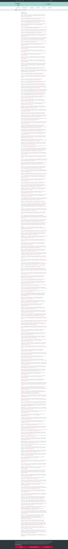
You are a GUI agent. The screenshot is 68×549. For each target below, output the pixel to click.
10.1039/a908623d (25, 513)
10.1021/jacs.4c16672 (23, 51)
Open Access (43, 91)
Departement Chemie (18, 5)
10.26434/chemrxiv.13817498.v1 (40, 113)
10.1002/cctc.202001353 (24, 154)
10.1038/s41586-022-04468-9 (41, 84)
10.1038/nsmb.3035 (23, 331)
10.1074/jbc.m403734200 (35, 481)
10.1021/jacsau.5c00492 (24, 25)
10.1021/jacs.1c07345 (32, 127)
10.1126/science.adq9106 (43, 30)
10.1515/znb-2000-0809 (28, 518)
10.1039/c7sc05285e (31, 266)
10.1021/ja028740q (25, 491)
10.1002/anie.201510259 (32, 324)
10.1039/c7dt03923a (23, 244)
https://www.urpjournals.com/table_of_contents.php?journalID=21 (29, 393)
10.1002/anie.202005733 (32, 186)
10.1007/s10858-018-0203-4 (35, 264)
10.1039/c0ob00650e (24, 422)
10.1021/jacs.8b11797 (23, 228)
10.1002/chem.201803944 (35, 231)
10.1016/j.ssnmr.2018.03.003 (30, 254)
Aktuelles (18, 7)
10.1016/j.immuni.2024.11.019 (24, 48)
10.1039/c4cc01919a (23, 357)
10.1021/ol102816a (34, 424)
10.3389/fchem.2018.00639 (34, 221)
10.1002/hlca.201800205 (28, 234)
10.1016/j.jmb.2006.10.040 (24, 458)
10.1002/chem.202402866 (24, 61)
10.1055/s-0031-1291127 (28, 409)
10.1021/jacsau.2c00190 (24, 104)
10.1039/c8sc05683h (23, 196)
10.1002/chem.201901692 (39, 206)
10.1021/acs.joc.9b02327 (24, 177)
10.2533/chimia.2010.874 (26, 436)
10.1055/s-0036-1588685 (28, 291)
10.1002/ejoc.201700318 (28, 283)
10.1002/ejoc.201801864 (40, 240)
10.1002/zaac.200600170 (24, 472)
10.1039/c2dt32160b (25, 389)
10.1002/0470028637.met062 (34, 478)
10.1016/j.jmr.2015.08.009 (28, 334)
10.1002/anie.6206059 (28, 16)
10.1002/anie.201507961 (24, 305)
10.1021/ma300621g (23, 415)
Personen (50, 7)
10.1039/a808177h (30, 528)
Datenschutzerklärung (18, 544)
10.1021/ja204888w (36, 430)
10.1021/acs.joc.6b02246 (37, 321)
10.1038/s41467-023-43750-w (37, 79)
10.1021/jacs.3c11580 (31, 71)
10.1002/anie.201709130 (24, 295)
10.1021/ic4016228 (23, 396)
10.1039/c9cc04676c (32, 199)
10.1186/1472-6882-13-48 (38, 384)
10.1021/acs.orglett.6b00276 (34, 315)
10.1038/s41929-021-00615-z (30, 146)
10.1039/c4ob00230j (23, 374)
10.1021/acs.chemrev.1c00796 (37, 82)
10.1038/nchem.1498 (41, 402)
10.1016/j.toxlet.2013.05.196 (24, 377)
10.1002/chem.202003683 (26, 160)
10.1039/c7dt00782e (23, 277)
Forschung (32, 7)
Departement (24, 7)
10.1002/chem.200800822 (28, 448)
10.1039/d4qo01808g (23, 58)
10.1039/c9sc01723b (38, 224)
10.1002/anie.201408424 (26, 364)
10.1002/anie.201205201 (24, 412)
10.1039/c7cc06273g (29, 285)
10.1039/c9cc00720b (23, 189)
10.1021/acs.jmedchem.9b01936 (25, 171)
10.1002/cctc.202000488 (38, 156)
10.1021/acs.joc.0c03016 (28, 137)
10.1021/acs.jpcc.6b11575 (28, 302)
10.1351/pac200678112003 (24, 468)
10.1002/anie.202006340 (24, 180)
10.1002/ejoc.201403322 (26, 344)
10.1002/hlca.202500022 (38, 32)
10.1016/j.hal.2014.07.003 (31, 367)
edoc (42, 82)
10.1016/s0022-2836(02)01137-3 (40, 498)
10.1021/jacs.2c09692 (34, 94)
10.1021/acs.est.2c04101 (32, 107)
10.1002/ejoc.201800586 (35, 247)
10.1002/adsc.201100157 (30, 428)
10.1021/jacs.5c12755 (37, 22)
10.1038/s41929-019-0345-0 (26, 210)
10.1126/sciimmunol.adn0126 (39, 68)
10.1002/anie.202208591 (24, 101)
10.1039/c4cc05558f (28, 354)
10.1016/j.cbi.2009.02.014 (26, 439)
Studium (38, 7)
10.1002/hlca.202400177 (41, 39)
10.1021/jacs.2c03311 (36, 91)
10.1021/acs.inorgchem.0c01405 (36, 168)
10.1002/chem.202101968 (30, 144)
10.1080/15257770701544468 (29, 455)
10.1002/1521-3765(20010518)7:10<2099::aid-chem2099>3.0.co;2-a (29, 509)
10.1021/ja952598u (33, 532)
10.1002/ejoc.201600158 (24, 312)
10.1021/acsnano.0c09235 (24, 134)
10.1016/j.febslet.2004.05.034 (34, 488)
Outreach (44, 7)
